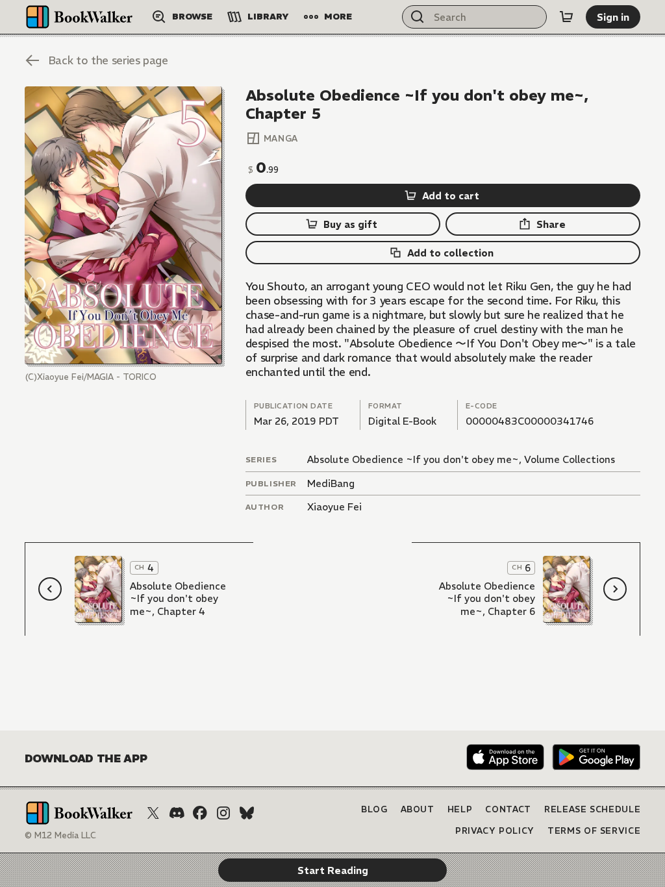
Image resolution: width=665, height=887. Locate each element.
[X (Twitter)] (153, 813)
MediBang (331, 483)
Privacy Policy (494, 831)
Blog (374, 809)
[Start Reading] (123, 225)
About (417, 809)
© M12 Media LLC (60, 835)
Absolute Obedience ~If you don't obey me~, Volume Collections (461, 459)
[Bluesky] (247, 813)
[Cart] (566, 17)
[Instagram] (223, 813)
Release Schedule (592, 809)
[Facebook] (200, 813)
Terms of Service (593, 831)
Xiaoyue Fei (334, 507)
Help (460, 809)
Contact (508, 809)
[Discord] (176, 813)
